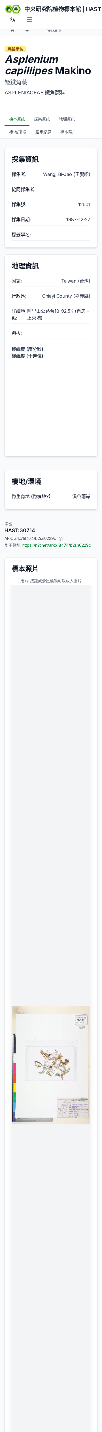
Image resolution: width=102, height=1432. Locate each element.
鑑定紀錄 (43, 131)
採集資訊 (42, 118)
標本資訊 (17, 118)
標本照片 (68, 131)
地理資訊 (67, 118)
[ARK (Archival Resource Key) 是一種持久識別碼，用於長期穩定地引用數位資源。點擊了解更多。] (60, 538)
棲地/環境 (17, 131)
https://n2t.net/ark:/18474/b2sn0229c (56, 545)
